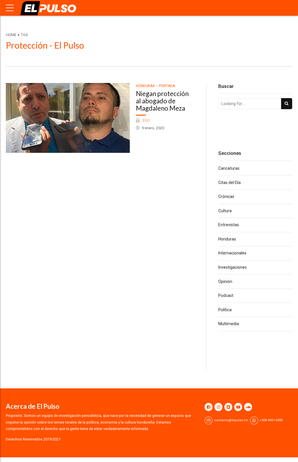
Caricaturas (229, 168)
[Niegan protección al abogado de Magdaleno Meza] (68, 118)
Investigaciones (232, 267)
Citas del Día (229, 182)
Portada (167, 86)
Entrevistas (228, 224)
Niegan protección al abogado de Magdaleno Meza (162, 101)
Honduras (145, 86)
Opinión (225, 281)
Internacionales (232, 253)
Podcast (225, 295)
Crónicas (226, 196)
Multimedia (228, 323)
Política (225, 309)
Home (11, 35)
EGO (146, 120)
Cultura (225, 210)
